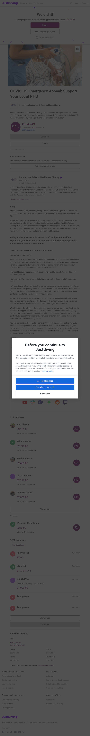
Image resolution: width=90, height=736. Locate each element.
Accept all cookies (45, 381)
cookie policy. (48, 371)
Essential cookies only (45, 387)
